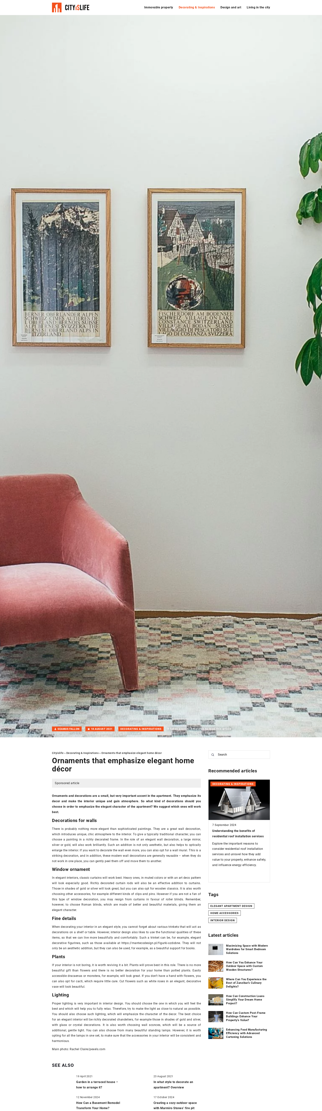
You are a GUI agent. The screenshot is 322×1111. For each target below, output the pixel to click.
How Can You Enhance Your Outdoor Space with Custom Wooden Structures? (244, 966)
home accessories (224, 913)
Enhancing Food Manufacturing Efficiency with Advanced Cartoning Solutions (246, 1033)
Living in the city (258, 7)
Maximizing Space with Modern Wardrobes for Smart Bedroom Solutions (247, 949)
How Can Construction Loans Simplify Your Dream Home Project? (245, 999)
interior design (222, 920)
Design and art (230, 7)
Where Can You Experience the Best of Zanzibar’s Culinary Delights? (246, 983)
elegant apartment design (231, 905)
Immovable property (158, 7)
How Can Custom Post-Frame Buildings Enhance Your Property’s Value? (236, 836)
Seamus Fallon (69, 729)
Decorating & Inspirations (197, 7)
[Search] (212, 754)
